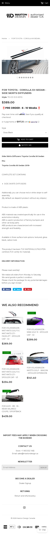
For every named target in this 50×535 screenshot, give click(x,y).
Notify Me (26, 145)
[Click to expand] (25, 60)
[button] (25, 122)
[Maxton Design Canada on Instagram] (24, 508)
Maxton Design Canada (26, 518)
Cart (46, 3)
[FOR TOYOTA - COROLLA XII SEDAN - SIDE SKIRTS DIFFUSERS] (17, 77)
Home (4, 38)
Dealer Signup (25, 483)
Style (4, 128)
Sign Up (44, 467)
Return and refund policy (25, 496)
